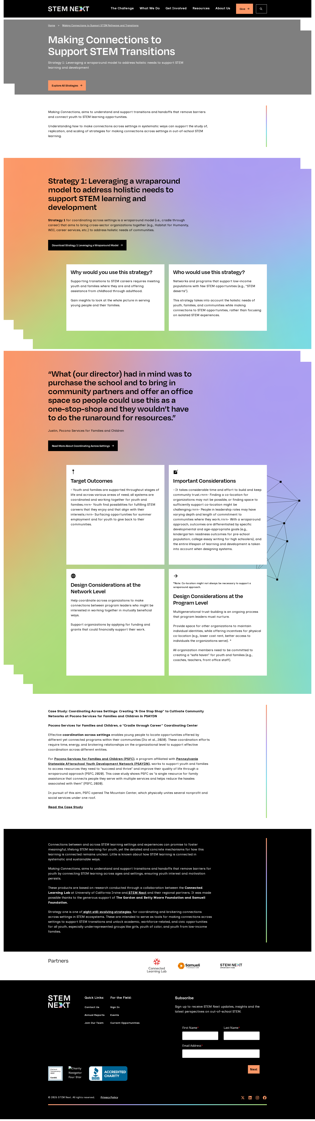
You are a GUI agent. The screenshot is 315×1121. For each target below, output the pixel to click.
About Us (222, 8)
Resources (201, 8)
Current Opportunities (124, 1022)
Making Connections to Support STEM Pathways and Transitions (100, 25)
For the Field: (121, 998)
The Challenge (122, 8)
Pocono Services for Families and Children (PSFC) (94, 759)
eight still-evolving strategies (106, 912)
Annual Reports (94, 1015)
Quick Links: (94, 998)
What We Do (150, 8)
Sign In (115, 1007)
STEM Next (137, 893)
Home (51, 25)
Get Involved (176, 8)
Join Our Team (94, 1022)
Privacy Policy (109, 1097)
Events (114, 1015)
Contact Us (92, 1007)
